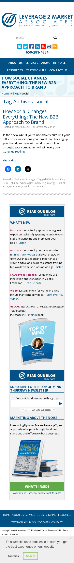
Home (5, 93)
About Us (15, 63)
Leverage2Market (45, 127)
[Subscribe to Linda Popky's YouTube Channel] (43, 48)
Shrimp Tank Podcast (23, 254)
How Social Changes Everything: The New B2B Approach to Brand (30, 116)
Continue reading (15, 151)
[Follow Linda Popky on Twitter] (25, 48)
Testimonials (36, 70)
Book (40, 515)
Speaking (51, 515)
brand (55, 179)
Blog (16, 93)
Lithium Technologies (21, 183)
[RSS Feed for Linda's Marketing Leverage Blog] (55, 48)
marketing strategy (45, 183)
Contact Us (58, 70)
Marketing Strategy (24, 179)
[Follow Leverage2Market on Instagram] (49, 48)
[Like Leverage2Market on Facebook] (31, 48)
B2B (48, 179)
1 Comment (37, 186)
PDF (24, 315)
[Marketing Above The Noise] (37, 486)
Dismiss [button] (13, 555)
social (25, 186)
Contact (57, 522)
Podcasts (43, 522)
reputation (15, 186)
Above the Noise (53, 63)
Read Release (33, 283)
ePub (34, 315)
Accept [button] (30, 555)
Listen (22, 242)
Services (32, 63)
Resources (15, 70)
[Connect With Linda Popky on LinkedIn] (37, 48)
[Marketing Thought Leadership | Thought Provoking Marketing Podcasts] (19, 48)
